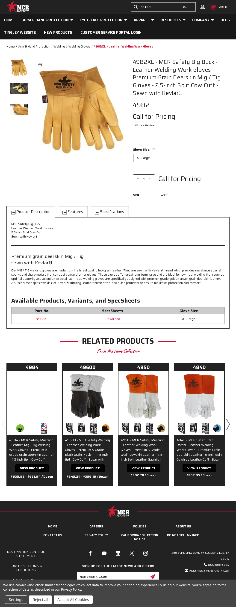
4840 (199, 367)
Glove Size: (144, 149)
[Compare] (47, 391)
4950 (143, 367)
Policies (139, 526)
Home (9, 20)
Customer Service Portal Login (111, 32)
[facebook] (90, 553)
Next (227, 424)
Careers (96, 526)
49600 (88, 367)
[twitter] (131, 553)
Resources (171, 20)
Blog (225, 20)
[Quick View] (47, 380)
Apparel (142, 20)
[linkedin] (118, 553)
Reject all (40, 599)
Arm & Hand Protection (46, 20)
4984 (32, 367)
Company (200, 20)
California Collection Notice (139, 537)
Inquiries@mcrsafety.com (209, 570)
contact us (52, 535)
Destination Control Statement (26, 553)
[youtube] (104, 553)
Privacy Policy (96, 535)
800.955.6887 (219, 564)
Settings (16, 599)
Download (112, 318)
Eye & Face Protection (101, 20)
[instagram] (145, 553)
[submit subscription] (152, 576)
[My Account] (202, 6)
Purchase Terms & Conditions (26, 567)
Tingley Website (20, 32)
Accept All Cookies (73, 599)
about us (183, 526)
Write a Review (145, 125)
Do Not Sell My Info (183, 535)
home (52, 526)
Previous (3, 424)
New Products (58, 32)
